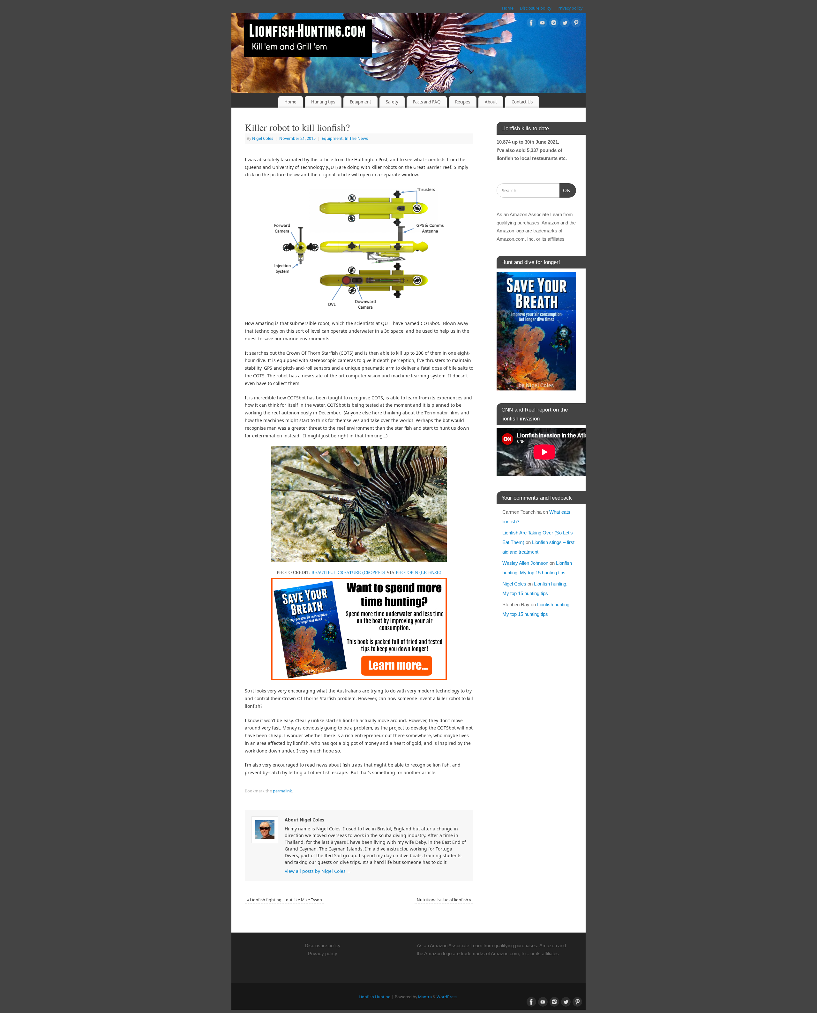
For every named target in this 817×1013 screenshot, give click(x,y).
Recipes (462, 102)
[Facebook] (531, 24)
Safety (392, 102)
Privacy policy (570, 8)
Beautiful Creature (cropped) (348, 572)
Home (507, 8)
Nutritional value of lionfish (444, 900)
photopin (407, 572)
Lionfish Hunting (375, 997)
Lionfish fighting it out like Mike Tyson (284, 900)
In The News (356, 138)
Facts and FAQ (426, 102)
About (491, 102)
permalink (282, 791)
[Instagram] (553, 24)
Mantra (425, 997)
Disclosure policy (535, 8)
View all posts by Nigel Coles (318, 871)
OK (565, 190)
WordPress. (447, 997)
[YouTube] (542, 24)
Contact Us (522, 102)
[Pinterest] (576, 24)
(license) (430, 572)
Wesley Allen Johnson (525, 563)
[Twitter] (565, 24)
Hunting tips (323, 102)
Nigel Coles (262, 138)
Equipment (360, 102)
